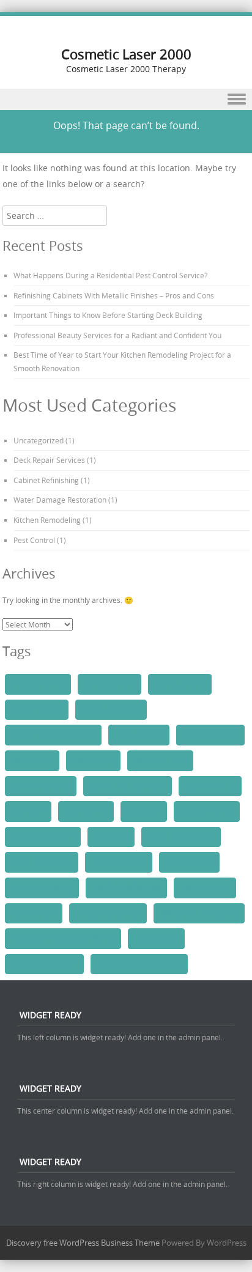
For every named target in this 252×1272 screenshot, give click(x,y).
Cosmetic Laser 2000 (126, 54)
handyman (111, 836)
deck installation (160, 760)
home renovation (119, 861)
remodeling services (108, 913)
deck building (93, 760)
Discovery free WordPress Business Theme (83, 1242)
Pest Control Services (126, 887)
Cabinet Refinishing (46, 480)
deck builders (32, 760)
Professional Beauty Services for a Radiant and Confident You (117, 335)
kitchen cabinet (189, 861)
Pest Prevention (205, 887)
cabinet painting (180, 683)
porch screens (33, 913)
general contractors (42, 836)
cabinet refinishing (111, 709)
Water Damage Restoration (59, 500)
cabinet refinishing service (53, 734)
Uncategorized (38, 440)
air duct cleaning (37, 683)
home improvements (181, 836)
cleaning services (210, 734)
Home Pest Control (41, 861)
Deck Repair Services (49, 460)
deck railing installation (127, 786)
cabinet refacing (36, 709)
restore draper (156, 938)
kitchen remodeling (41, 887)
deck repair (28, 811)
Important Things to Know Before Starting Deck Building (107, 315)
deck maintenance (40, 786)
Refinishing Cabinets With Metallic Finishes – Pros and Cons (113, 295)
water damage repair (44, 964)
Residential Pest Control (199, 913)
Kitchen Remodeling (47, 520)
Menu (126, 99)
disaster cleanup (206, 811)
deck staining (86, 811)
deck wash (143, 811)
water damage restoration (139, 964)
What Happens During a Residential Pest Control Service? (110, 275)
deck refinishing (210, 786)
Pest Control (34, 540)
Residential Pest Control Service (63, 938)
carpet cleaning (139, 734)
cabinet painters (109, 683)
